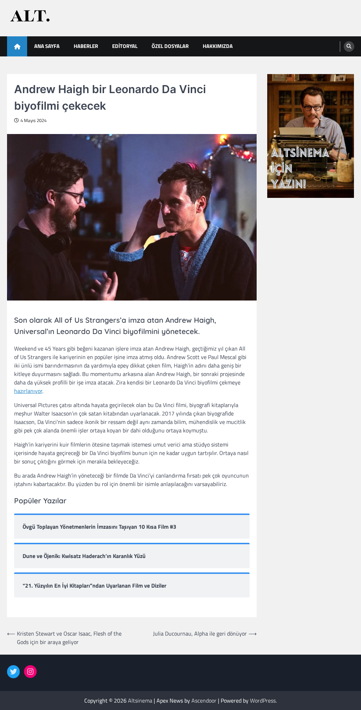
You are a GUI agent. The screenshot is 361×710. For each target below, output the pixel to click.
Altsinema (140, 700)
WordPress (263, 700)
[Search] (349, 46)
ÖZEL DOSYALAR (170, 46)
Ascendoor (203, 700)
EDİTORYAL (124, 46)
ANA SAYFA (47, 46)
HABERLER (86, 46)
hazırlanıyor (28, 391)
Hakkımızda (218, 46)
